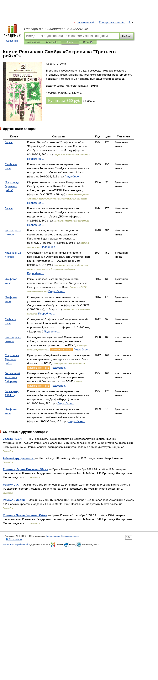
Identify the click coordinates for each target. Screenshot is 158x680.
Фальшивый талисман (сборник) (12, 377)
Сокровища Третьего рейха (12, 359)
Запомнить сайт (86, 22)
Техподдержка (53, 536)
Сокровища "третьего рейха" (12, 186)
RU (129, 22)
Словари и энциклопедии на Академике (56, 29)
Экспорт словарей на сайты (16, 544)
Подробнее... (35, 158)
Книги (69, 42)
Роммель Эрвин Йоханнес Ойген (25, 515)
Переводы (52, 42)
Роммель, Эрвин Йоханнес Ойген (25, 469)
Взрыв (9, 142)
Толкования (33, 42)
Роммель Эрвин (14, 499)
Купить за (64, 100)
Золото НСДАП (13, 438)
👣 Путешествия (14, 539)
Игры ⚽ (87, 42)
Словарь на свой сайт (112, 22)
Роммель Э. (11, 484)
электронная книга (61, 349)
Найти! (126, 36)
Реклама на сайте (70, 536)
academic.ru (12, 40)
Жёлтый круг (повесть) (18, 458)
